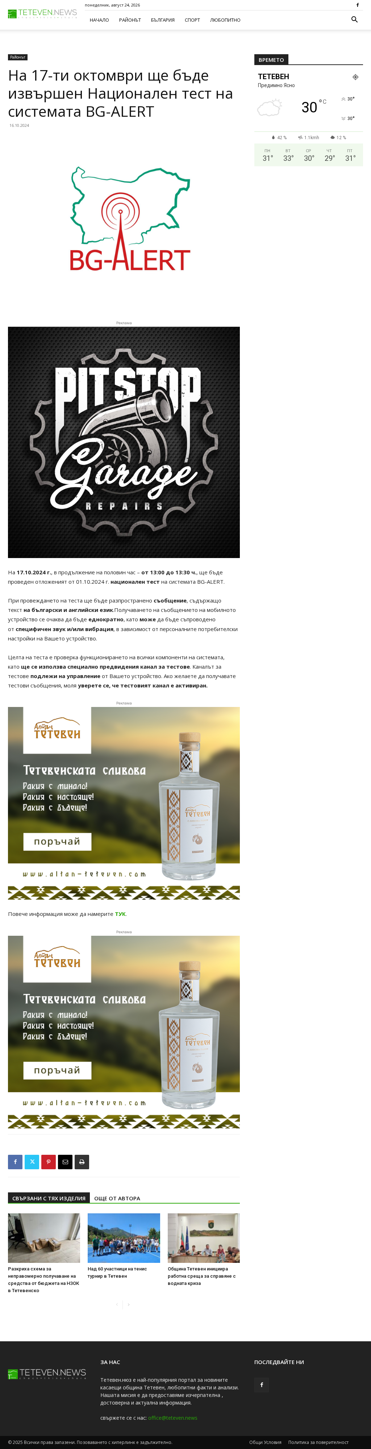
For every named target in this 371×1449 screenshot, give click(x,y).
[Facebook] (357, 5)
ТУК (120, 913)
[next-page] (128, 1304)
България (163, 20)
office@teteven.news (172, 1417)
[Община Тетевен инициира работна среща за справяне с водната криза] (204, 1238)
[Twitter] (32, 1162)
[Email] (65, 1162)
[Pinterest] (48, 1162)
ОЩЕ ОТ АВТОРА (117, 1198)
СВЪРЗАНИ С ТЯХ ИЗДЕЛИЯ (49, 1198)
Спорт (192, 20)
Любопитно (225, 20)
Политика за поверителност (318, 1442)
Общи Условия (265, 1442)
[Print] (82, 1162)
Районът (130, 20)
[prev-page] (116, 1304)
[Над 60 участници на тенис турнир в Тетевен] (124, 1238)
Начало (99, 20)
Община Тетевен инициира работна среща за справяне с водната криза (202, 1276)
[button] (354, 20)
